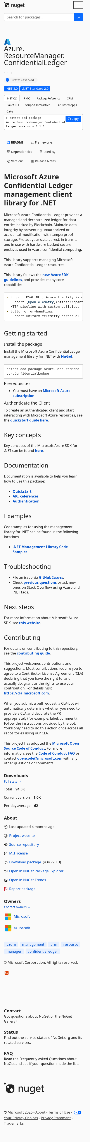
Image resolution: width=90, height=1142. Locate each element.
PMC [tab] (27, 98)
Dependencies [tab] (21, 152)
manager (14, 951)
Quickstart (22, 491)
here (39, 450)
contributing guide (33, 653)
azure (11, 944)
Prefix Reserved (23, 80)
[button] (73, 119)
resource (70, 944)
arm (53, 944)
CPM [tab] (70, 98)
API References (25, 496)
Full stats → (12, 781)
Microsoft (22, 916)
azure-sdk (22, 927)
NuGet (66, 356)
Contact (12, 1011)
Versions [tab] (17, 161)
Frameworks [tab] (43, 142)
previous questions (40, 582)
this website (29, 622)
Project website (22, 835)
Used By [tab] (49, 152)
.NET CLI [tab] (12, 98)
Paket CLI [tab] (13, 105)
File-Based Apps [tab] (67, 105)
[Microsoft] (8, 917)
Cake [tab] (10, 111)
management (33, 944)
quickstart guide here (29, 420)
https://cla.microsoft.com (26, 693)
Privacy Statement (56, 1118)
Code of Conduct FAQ (56, 753)
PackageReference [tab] (48, 98)
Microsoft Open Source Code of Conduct (41, 746)
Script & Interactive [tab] (37, 105)
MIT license (18, 853)
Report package (22, 888)
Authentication (26, 501)
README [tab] (17, 142)
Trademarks (14, 1123)
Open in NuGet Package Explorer (36, 871)
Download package (25, 862)
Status (11, 1032)
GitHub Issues (51, 577)
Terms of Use (59, 1112)
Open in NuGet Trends (27, 880)
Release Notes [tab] (45, 161)
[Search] (78, 17)
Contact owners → (17, 907)
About (40, 1112)
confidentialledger (43, 951)
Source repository (24, 844)
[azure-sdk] (8, 928)
